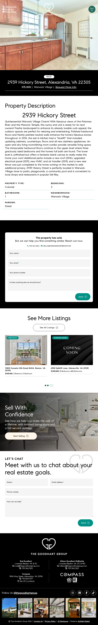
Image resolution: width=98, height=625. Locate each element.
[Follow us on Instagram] (9, 607)
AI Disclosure (63, 621)
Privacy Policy (50, 621)
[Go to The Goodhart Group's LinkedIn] (79, 593)
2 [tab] (48, 385)
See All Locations (26, 581)
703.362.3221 (34, 246)
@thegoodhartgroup (25, 592)
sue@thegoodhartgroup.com (27, 566)
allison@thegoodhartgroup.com (73, 566)
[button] (91, 9)
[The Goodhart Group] (49, 8)
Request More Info (66, 87)
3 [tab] (51, 385)
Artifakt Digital (84, 621)
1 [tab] (45, 385)
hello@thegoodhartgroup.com (57, 246)
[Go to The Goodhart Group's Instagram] (72, 593)
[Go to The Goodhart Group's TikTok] (93, 593)
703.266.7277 (27, 579)
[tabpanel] (26, 357)
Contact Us (38, 621)
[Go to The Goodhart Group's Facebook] (86, 593)
